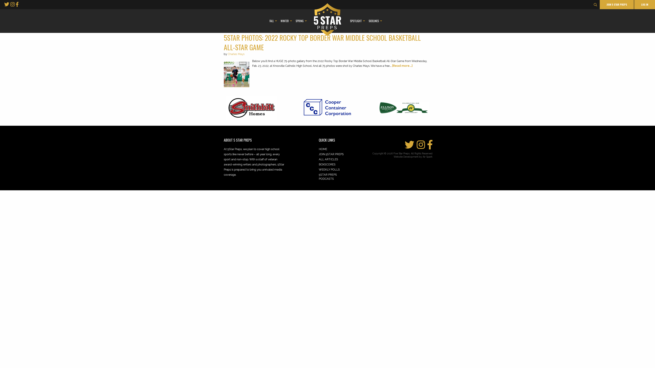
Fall (272, 21)
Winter (285, 21)
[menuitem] (272, 21)
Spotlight (356, 21)
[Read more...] (402, 65)
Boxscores (327, 164)
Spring (300, 21)
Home (323, 149)
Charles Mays (236, 54)
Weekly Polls (329, 169)
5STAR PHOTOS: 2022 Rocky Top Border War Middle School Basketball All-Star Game (322, 42)
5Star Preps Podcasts (328, 176)
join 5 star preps (617, 4)
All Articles (328, 159)
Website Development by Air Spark (413, 156)
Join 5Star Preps (331, 154)
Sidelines (374, 21)
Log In (644, 4)
